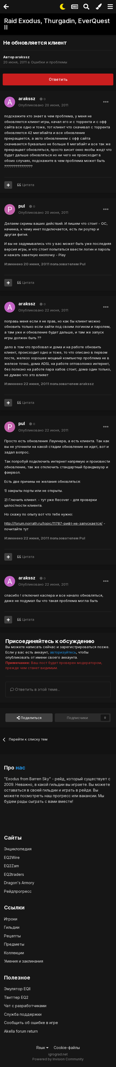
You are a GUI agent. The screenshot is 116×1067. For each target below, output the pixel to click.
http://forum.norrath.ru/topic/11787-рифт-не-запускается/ (53, 523)
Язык (41, 1047)
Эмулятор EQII (17, 988)
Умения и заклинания (23, 961)
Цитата (28, 185)
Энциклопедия (18, 849)
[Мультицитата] (8, 185)
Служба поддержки (23, 1014)
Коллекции (14, 952)
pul (21, 206)
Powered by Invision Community (58, 1059)
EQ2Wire (12, 857)
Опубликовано (43, 105)
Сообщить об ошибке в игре (31, 1022)
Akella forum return (21, 1031)
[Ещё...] (106, 102)
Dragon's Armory (19, 882)
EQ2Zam (11, 865)
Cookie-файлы (67, 1047)
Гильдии (11, 927)
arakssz (22, 57)
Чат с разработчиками (25, 1005)
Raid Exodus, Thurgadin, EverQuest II (57, 24)
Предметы (14, 944)
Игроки (10, 919)
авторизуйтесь (63, 652)
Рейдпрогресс (18, 891)
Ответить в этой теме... (37, 689)
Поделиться (31, 718)
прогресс (62, 795)
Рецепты (12, 936)
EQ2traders (14, 874)
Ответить (58, 79)
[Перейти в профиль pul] (9, 209)
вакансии (87, 795)
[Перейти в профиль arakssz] (9, 102)
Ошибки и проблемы (49, 62)
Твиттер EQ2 (16, 997)
